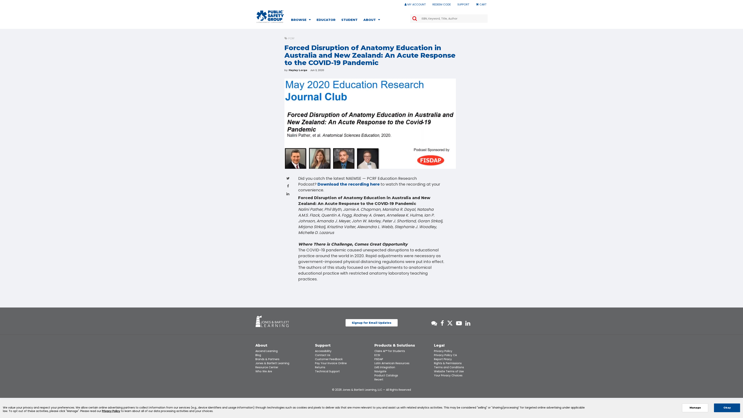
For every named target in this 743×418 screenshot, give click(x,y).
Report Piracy (443, 359)
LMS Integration (384, 367)
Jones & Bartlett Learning (272, 363)
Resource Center (266, 367)
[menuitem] (302, 20)
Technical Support (327, 371)
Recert (378, 379)
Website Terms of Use (449, 371)
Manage (695, 407)
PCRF (291, 38)
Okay (727, 407)
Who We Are (263, 371)
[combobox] (449, 18)
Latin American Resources (391, 363)
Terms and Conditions (449, 367)
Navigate (380, 371)
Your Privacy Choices (448, 375)
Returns (320, 367)
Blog (258, 355)
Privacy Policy (443, 351)
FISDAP (378, 359)
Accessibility (323, 351)
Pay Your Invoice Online (331, 363)
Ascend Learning (266, 351)
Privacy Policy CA (445, 355)
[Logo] (270, 16)
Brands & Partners (267, 359)
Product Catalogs (386, 375)
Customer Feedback (329, 359)
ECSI (377, 355)
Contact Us (322, 355)
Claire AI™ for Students (389, 351)
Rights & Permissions (448, 363)
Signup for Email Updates (371, 323)
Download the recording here (349, 184)
